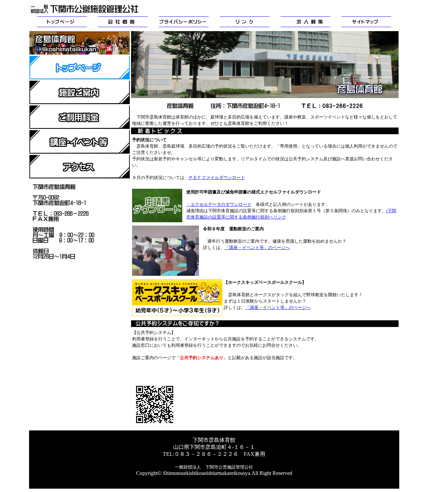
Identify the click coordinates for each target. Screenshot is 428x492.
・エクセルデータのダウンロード (218, 204)
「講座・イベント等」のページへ (257, 247)
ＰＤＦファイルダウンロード (217, 177)
